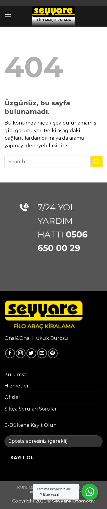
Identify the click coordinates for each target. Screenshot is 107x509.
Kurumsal (16, 374)
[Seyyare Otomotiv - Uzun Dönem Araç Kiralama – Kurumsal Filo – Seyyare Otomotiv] (53, 16)
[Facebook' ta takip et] (10, 353)
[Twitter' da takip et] (31, 353)
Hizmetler (16, 386)
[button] (8, 16)
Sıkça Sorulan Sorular (30, 409)
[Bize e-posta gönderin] (42, 353)
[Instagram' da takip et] (21, 353)
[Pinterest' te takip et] (53, 353)
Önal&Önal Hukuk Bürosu (36, 338)
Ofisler (12, 397)
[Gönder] (97, 161)
